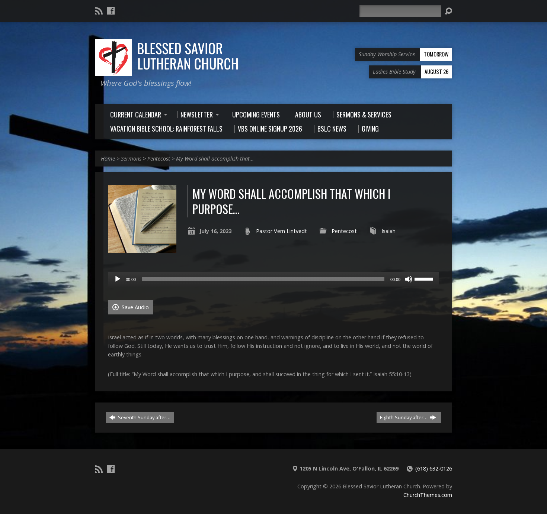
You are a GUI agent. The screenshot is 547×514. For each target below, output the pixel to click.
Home (108, 158)
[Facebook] (111, 10)
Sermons (131, 158)
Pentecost (158, 158)
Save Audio (134, 307)
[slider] (425, 278)
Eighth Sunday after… (404, 417)
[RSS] (99, 10)
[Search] (448, 11)
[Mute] (408, 279)
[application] (273, 279)
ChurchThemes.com (427, 494)
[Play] (117, 279)
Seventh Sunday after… (143, 417)
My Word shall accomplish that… (215, 158)
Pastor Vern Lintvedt (281, 231)
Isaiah (388, 231)
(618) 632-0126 (433, 468)
